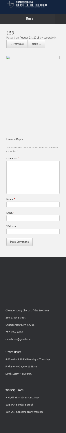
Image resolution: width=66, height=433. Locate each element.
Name (10, 199)
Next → (36, 44)
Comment (12, 158)
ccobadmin (49, 37)
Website (11, 226)
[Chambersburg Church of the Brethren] (33, 4)
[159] (33, 58)
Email (10, 212)
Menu (29, 18)
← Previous (17, 44)
